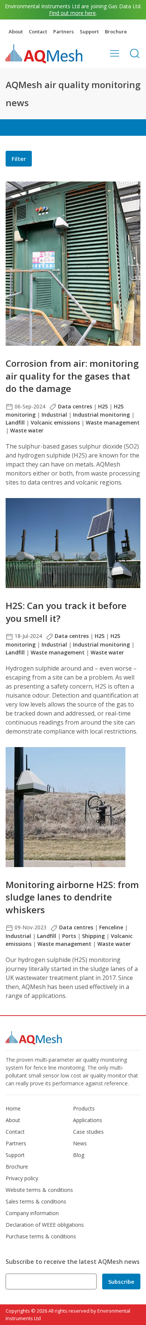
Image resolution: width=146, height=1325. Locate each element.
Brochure (116, 31)
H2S (103, 406)
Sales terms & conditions (36, 1201)
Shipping (93, 935)
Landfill (15, 422)
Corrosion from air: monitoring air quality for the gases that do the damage (72, 376)
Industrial (54, 414)
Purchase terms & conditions (41, 1236)
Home (13, 1108)
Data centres (75, 406)
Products (84, 1108)
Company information (32, 1213)
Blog (78, 1154)
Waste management (113, 422)
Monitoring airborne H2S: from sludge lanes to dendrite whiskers (72, 897)
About (16, 31)
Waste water (26, 430)
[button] (114, 53)
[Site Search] (134, 53)
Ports (69, 935)
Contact (38, 31)
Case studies (88, 1131)
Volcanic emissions (55, 422)
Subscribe (121, 1281)
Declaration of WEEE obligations (45, 1224)
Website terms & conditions (39, 1189)
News (80, 1143)
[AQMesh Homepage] (44, 53)
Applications (87, 1120)
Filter (19, 158)
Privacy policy (22, 1178)
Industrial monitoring (101, 414)
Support (89, 31)
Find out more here (72, 13)
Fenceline (111, 927)
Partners (63, 31)
